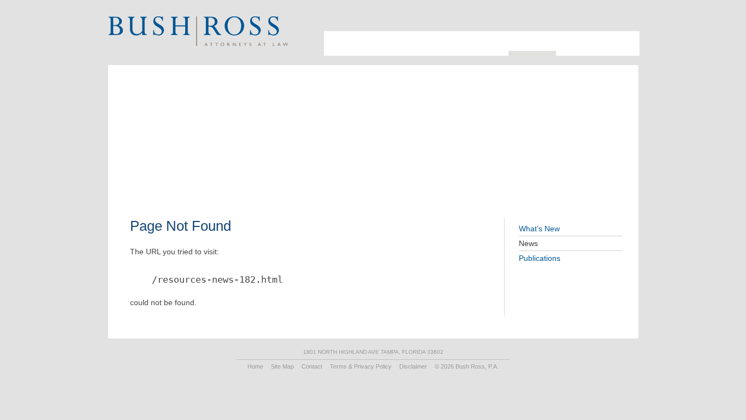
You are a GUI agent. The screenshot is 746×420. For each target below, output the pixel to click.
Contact (617, 35)
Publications (539, 258)
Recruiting (573, 35)
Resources (527, 35)
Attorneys (367, 35)
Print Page (624, 19)
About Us (334, 40)
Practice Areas (470, 35)
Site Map (282, 366)
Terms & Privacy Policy (361, 366)
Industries (415, 35)
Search (610, 19)
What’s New (539, 228)
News (528, 243)
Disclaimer (413, 366)
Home (255, 366)
